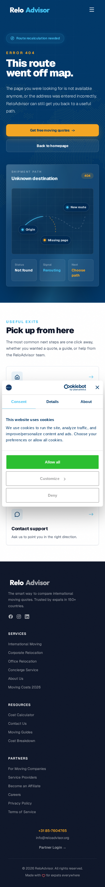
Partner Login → (52, 847)
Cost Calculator (21, 715)
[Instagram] (18, 616)
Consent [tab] (19, 401)
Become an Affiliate (24, 786)
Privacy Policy (20, 803)
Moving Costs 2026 (24, 687)
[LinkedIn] (27, 616)
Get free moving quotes (52, 130)
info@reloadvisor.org (52, 837)
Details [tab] (52, 401)
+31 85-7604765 (52, 830)
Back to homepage (52, 145)
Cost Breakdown (21, 740)
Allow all (52, 462)
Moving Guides (20, 732)
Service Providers (22, 777)
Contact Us (17, 723)
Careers (14, 794)
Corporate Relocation (25, 652)
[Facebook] (10, 616)
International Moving (25, 644)
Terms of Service (22, 812)
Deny (52, 495)
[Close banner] (97, 387)
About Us (15, 678)
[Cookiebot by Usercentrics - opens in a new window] (65, 387)
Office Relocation (22, 661)
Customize (49, 478)
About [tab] (86, 401)
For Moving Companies (27, 768)
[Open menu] (92, 10)
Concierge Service (23, 670)
